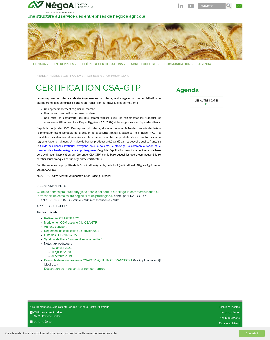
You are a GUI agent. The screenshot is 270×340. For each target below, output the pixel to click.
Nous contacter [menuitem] (231, 312)
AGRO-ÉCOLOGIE (143, 64)
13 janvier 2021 (61, 247)
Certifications (94, 75)
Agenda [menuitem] (204, 64)
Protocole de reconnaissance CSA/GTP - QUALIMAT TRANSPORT (88, 260)
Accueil (41, 75)
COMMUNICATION (177, 64)
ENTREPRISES (64, 64)
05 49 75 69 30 (42, 321)
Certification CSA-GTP (119, 75)
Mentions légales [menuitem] (229, 306)
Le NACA (39, 64)
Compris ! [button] (252, 333)
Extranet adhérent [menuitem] (229, 323)
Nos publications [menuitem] (230, 317)
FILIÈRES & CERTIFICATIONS (102, 64)
